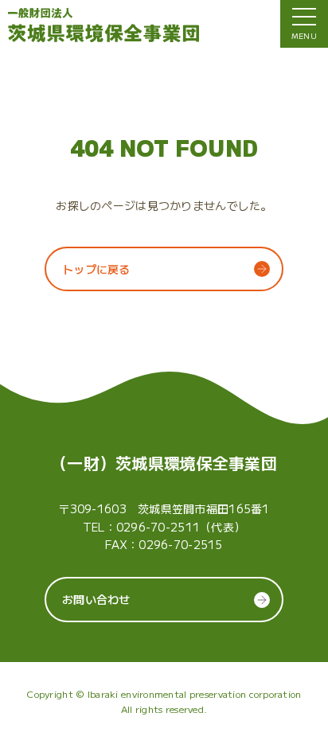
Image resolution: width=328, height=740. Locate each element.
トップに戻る (96, 269)
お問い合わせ (96, 599)
